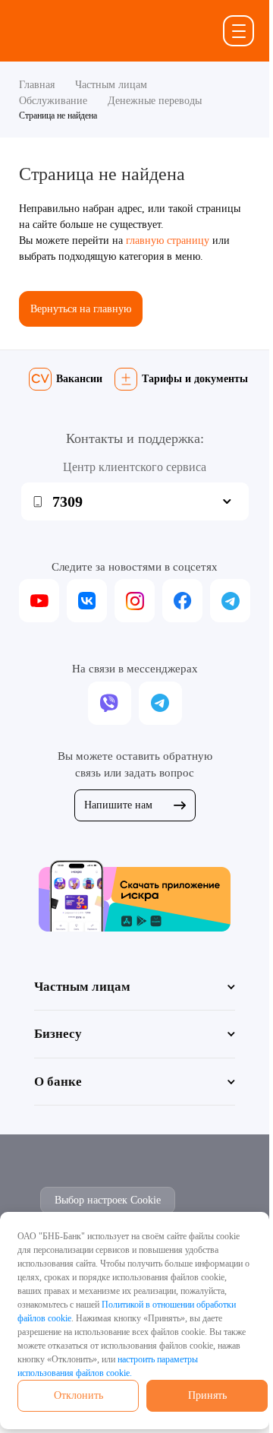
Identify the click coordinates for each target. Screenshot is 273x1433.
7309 (67, 501)
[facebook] (182, 600)
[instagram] (135, 600)
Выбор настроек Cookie (108, 1200)
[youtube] (39, 600)
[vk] (87, 600)
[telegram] (230, 600)
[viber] (109, 703)
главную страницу (167, 240)
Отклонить (78, 1395)
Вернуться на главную (80, 309)
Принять (207, 1395)
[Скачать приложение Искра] (135, 895)
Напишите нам (118, 805)
